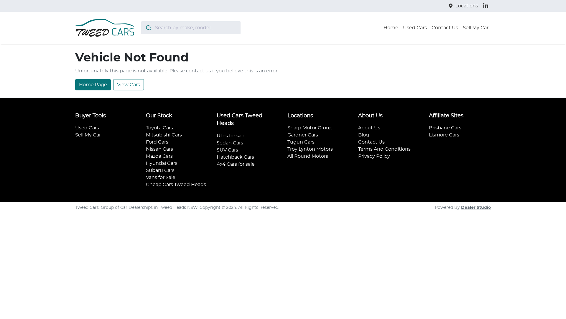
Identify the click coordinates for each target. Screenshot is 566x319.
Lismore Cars (444, 135)
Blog (363, 135)
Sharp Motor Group (310, 128)
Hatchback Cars (235, 157)
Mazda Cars (159, 156)
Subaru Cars (160, 170)
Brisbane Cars (445, 128)
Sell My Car (475, 27)
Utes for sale (231, 136)
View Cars (128, 84)
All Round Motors (307, 156)
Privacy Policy (374, 156)
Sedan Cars (230, 143)
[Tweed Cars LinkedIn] (487, 6)
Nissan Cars (159, 149)
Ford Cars (157, 142)
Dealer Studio (476, 208)
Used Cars (415, 27)
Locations (466, 6)
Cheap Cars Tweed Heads (176, 184)
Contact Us (445, 27)
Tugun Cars (301, 142)
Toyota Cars (159, 128)
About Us (369, 128)
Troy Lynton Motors (310, 149)
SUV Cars (227, 150)
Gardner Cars (302, 135)
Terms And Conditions (384, 149)
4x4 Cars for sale (236, 164)
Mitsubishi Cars (164, 135)
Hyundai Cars (161, 163)
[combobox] (191, 27)
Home (391, 27)
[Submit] (148, 27)
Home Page (93, 84)
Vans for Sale (160, 177)
